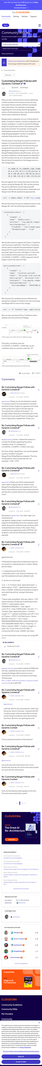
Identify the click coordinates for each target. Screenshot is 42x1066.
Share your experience (17, 61)
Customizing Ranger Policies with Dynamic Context (19, 82)
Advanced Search (7, 53)
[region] (21, 1042)
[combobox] (21, 48)
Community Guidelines (12, 1005)
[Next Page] (25, 803)
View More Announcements (21, 888)
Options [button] (8, 75)
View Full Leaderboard (21, 963)
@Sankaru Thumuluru (8, 668)
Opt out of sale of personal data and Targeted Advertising (21, 1051)
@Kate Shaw (7, 439)
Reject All (21, 1056)
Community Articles (9, 70)
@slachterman (6, 401)
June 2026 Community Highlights (13, 863)
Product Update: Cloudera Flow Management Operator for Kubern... (20, 875)
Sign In (6, 25)
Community (5, 16)
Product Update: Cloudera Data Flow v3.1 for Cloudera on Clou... (19, 883)
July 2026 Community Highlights (12, 858)
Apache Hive (15, 87)
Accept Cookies (21, 1062)
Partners (25, 16)
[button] (21, 329)
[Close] (39, 1022)
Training (16, 16)
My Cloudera (7, 1014)
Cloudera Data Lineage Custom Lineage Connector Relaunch (21, 869)
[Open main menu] (39, 25)
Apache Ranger (24, 87)
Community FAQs (9, 1009)
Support (33, 16)
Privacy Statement (25, 1047)
